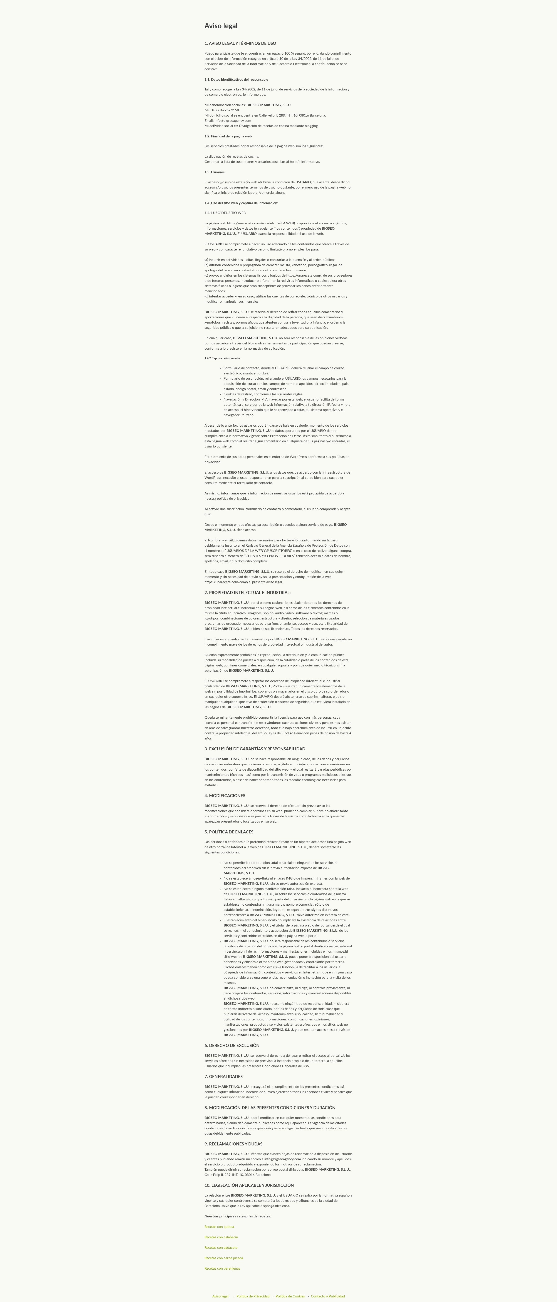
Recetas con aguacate (221, 1247)
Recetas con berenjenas (222, 1268)
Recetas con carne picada (224, 1258)
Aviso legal (220, 1296)
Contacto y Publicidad (328, 1296)
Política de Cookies (290, 1296)
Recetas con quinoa (219, 1227)
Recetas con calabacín (221, 1237)
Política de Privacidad (253, 1296)
